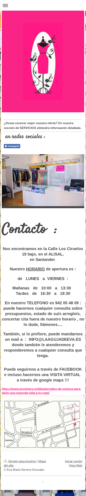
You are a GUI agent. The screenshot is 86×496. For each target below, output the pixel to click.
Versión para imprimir (22, 461)
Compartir (13, 146)
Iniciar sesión (73, 461)
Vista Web (75, 465)
